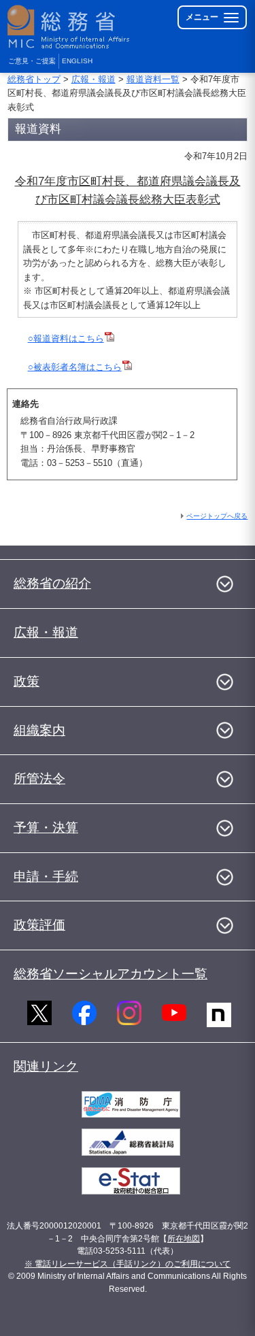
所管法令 (39, 778)
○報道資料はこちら (66, 338)
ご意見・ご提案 (32, 61)
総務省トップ (34, 79)
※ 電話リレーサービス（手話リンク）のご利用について (127, 1264)
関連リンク (46, 1066)
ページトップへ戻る (217, 516)
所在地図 (183, 1239)
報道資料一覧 (153, 79)
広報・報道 (93, 79)
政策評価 (39, 925)
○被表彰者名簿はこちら (75, 367)
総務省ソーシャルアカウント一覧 (110, 974)
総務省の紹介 (52, 583)
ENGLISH (77, 61)
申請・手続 (46, 876)
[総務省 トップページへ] (69, 27)
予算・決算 (46, 827)
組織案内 (39, 730)
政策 (26, 681)
